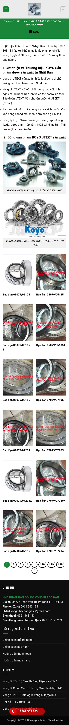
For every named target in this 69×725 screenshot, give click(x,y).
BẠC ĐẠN (57, 21)
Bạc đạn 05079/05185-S (17, 347)
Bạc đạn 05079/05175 (16, 294)
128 (42, 564)
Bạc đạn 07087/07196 (16, 551)
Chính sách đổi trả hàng (18, 640)
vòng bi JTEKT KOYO (16, 89)
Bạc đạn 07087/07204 (50, 551)
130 (60, 564)
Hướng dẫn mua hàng (16, 660)
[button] (6, 9)
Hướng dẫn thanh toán (17, 653)
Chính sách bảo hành (16, 646)
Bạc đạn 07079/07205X (17, 500)
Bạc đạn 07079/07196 (50, 400)
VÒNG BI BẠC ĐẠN (40, 21)
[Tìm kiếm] (63, 9)
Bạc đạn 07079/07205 (50, 450)
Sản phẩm (22, 21)
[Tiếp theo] (34, 571)
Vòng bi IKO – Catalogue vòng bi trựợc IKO (29, 695)
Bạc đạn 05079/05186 (16, 400)
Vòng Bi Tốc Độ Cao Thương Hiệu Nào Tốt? (30, 681)
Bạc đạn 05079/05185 (50, 294)
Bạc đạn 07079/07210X (50, 500)
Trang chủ (9, 21)
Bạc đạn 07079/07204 (16, 450)
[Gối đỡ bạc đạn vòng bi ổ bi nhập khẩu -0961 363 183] (34, 9)
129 (51, 564)
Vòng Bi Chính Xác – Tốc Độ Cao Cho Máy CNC (32, 688)
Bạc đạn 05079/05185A (50, 345)
